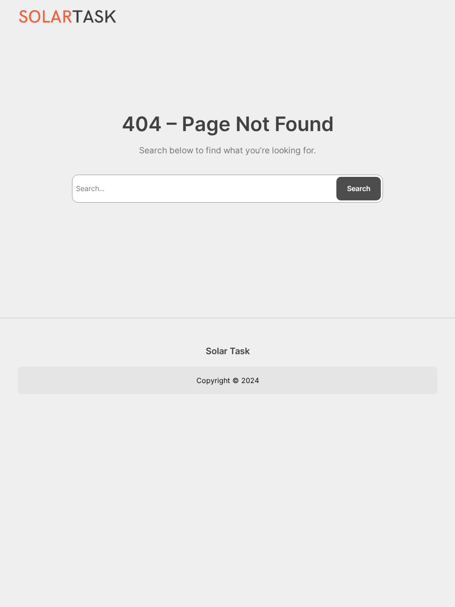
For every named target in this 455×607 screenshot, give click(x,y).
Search (359, 188)
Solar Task (228, 351)
